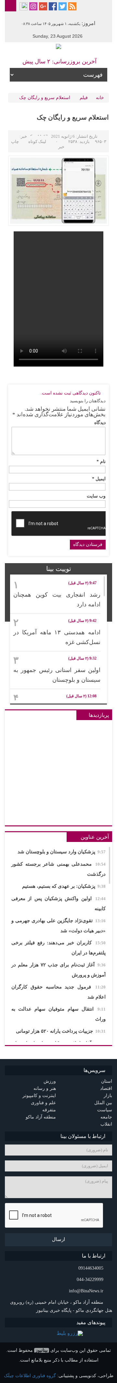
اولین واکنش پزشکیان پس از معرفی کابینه (58, 903)
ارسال (58, 1239)
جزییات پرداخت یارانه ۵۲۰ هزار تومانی (61, 1031)
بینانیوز (41, 1350)
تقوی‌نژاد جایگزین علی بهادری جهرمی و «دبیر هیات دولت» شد (58, 925)
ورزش (50, 1081)
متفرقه (49, 1109)
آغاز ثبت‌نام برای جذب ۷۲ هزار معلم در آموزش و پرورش (58, 969)
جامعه (106, 1117)
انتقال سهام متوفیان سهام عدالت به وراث (58, 1014)
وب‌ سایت (96, 496)
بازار (108, 1095)
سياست (104, 1109)
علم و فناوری (43, 1102)
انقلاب (106, 1124)
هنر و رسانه (44, 1088)
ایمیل (99, 479)
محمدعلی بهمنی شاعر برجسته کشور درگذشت (58, 869)
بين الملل (103, 1102)
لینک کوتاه (37, 141)
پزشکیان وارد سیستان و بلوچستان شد (62, 851)
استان (106, 1081)
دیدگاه (100, 422)
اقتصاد (106, 1088)
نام (101, 461)
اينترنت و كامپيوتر (39, 1095)
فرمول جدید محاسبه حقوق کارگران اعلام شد (58, 992)
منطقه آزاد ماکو (41, 1117)
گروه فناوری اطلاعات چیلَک (30, 1375)
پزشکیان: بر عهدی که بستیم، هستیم (64, 886)
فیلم (84, 97)
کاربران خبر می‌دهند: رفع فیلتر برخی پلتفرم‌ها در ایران (58, 947)
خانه (100, 97)
